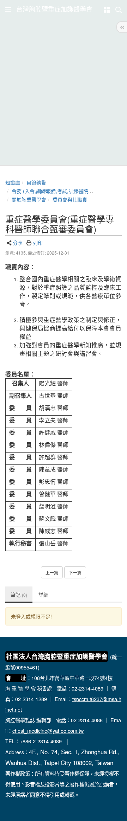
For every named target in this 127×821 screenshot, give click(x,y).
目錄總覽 (36, 182)
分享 (18, 242)
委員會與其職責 (70, 199)
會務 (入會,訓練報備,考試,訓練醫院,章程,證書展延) (67, 190)
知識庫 (12, 182)
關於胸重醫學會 (29, 199)
